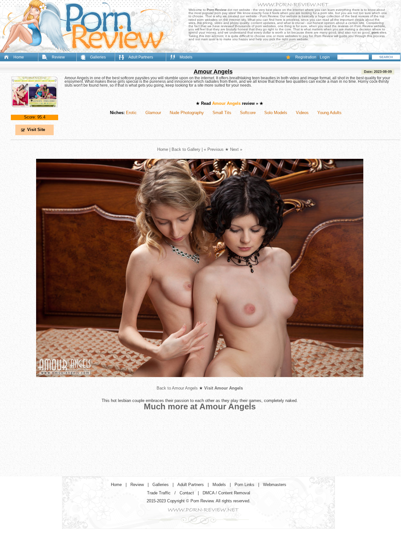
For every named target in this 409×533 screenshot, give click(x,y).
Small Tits (221, 112)
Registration (305, 57)
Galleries (98, 57)
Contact (187, 493)
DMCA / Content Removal (226, 493)
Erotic (131, 112)
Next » (236, 149)
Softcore (248, 112)
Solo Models (275, 112)
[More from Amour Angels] (199, 382)
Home (18, 57)
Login (325, 57)
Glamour (153, 112)
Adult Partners (140, 57)
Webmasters (274, 484)
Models (186, 57)
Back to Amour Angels (177, 388)
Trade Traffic (159, 493)
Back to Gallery (186, 149)
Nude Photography (187, 112)
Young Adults (329, 112)
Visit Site (36, 129)
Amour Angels (213, 71)
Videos (302, 112)
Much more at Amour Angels (200, 406)
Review (58, 57)
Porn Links (244, 484)
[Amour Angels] (34, 112)
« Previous (214, 149)
